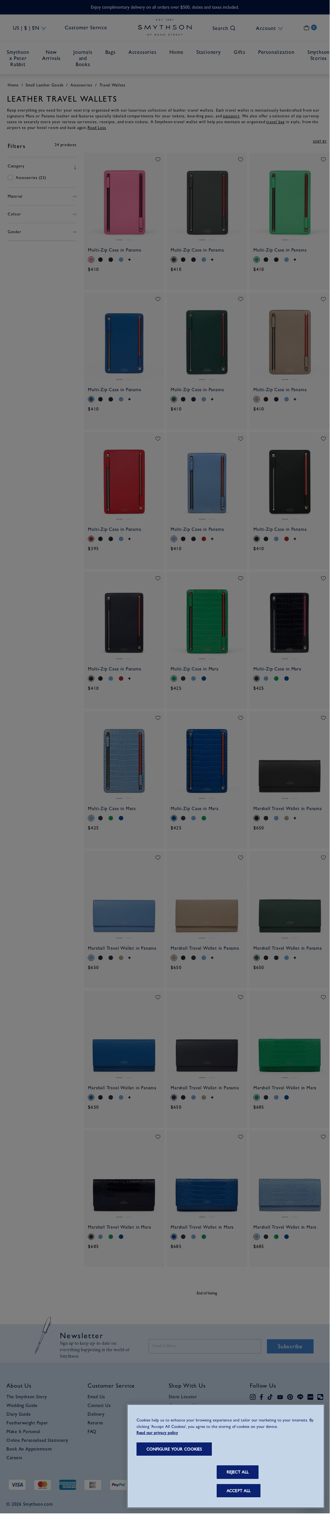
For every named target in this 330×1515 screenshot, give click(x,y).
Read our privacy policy (157, 1432)
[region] (226, 1456)
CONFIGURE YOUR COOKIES (174, 1449)
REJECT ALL (238, 1472)
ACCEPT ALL (238, 1490)
